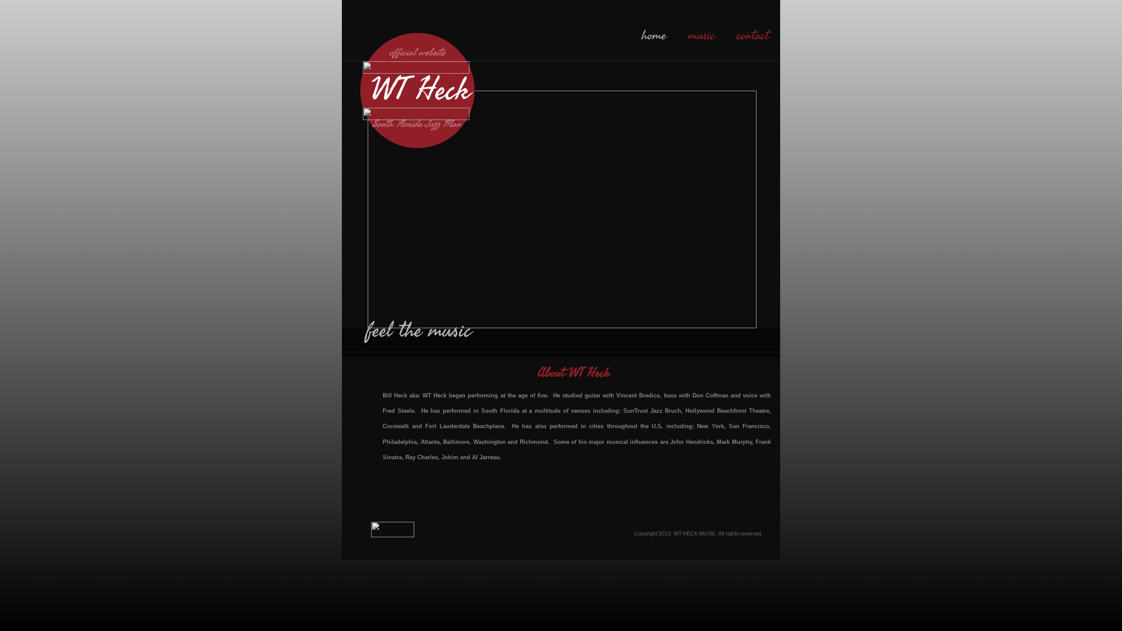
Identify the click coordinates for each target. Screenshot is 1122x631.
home (654, 35)
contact (753, 35)
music (701, 35)
